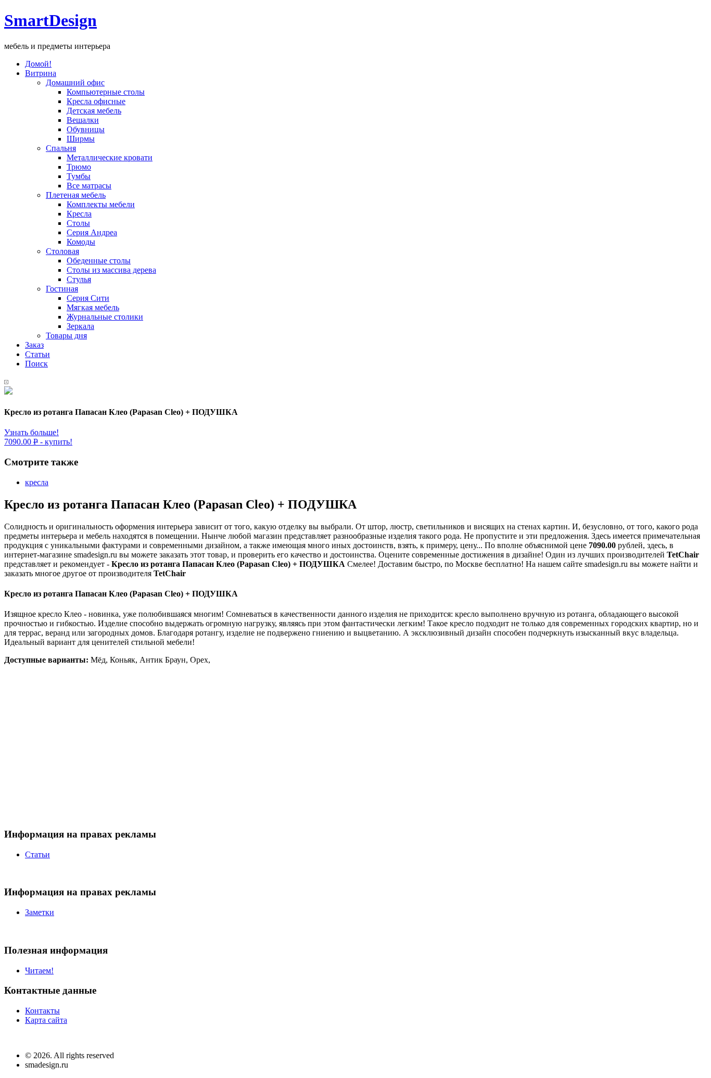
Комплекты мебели (101, 204)
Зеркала (80, 326)
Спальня (61, 148)
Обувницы (86, 129)
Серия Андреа (92, 232)
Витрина (40, 73)
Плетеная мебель (76, 195)
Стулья (79, 279)
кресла (36, 482)
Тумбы (79, 176)
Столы (78, 223)
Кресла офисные (96, 101)
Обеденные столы (99, 260)
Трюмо (79, 166)
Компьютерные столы (106, 91)
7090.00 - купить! (38, 441)
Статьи (37, 354)
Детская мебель (94, 110)
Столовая (62, 251)
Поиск (36, 363)
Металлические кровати (110, 157)
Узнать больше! (31, 432)
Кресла (79, 213)
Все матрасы (89, 185)
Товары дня (66, 335)
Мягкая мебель (93, 307)
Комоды (81, 241)
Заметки (39, 912)
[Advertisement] (316, 746)
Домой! (38, 63)
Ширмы (81, 138)
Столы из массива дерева (111, 269)
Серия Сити (88, 298)
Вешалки (83, 120)
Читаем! (39, 970)
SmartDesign (50, 20)
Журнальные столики (105, 316)
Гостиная (62, 288)
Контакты (42, 1010)
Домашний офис (75, 82)
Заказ (34, 344)
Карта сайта (46, 1020)
